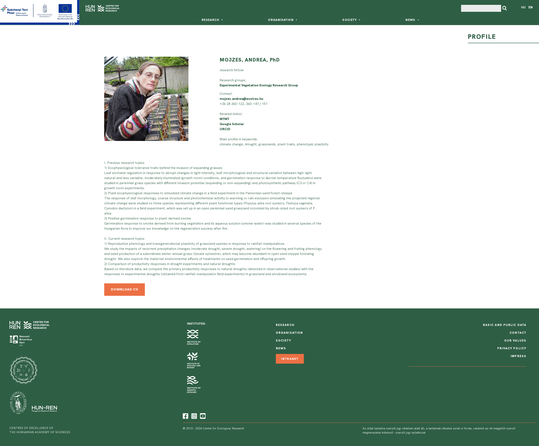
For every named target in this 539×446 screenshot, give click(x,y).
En (530, 7)
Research (210, 20)
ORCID (225, 129)
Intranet (290, 359)
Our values (515, 340)
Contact (518, 333)
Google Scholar (232, 124)
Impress (518, 356)
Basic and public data (504, 325)
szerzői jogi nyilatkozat (411, 432)
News (410, 20)
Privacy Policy (511, 348)
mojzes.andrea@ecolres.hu (241, 98)
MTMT (224, 119)
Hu (523, 7)
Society (349, 20)
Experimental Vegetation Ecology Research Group (259, 85)
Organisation (281, 20)
